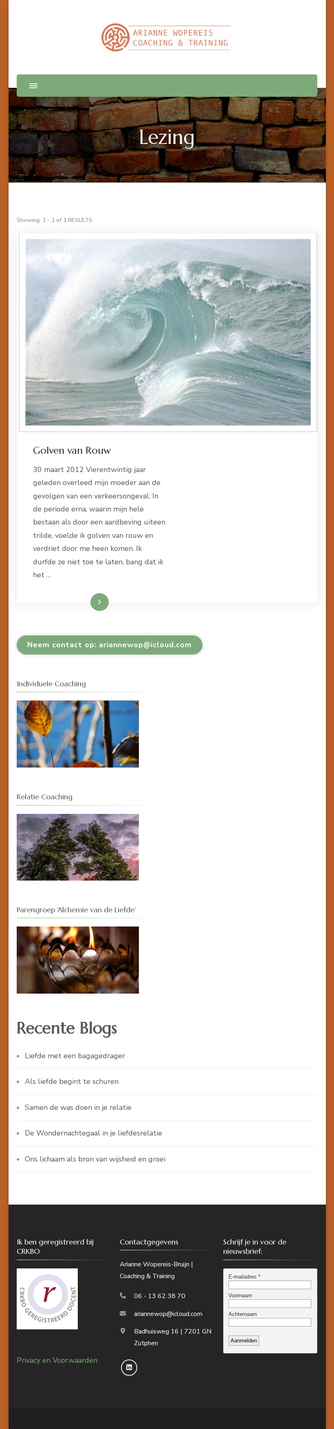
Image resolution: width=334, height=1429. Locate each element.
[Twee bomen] (78, 820)
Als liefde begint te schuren (72, 1081)
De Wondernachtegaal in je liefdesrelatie (93, 1133)
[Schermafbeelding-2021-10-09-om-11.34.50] (78, 707)
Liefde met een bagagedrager (75, 1056)
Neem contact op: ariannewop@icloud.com (109, 645)
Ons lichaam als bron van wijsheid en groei (95, 1159)
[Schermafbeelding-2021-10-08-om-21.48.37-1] (78, 933)
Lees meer (86, 601)
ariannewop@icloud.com (168, 1313)
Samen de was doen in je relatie (78, 1107)
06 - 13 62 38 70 (159, 1296)
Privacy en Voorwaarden (57, 1360)
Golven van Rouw (72, 450)
